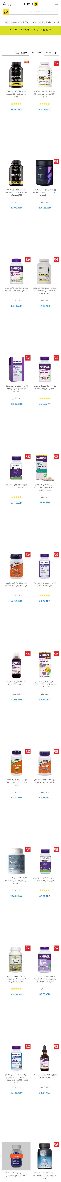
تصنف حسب (37, 53)
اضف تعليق (44, 202)
